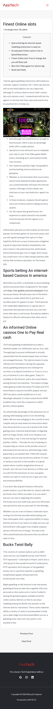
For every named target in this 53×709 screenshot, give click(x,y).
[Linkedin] (32, 677)
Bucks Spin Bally (18, 70)
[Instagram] (26, 677)
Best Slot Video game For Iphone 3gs (28, 66)
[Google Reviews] (20, 677)
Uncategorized (11, 29)
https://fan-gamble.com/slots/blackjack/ (25, 290)
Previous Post (26, 633)
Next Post (26, 641)
